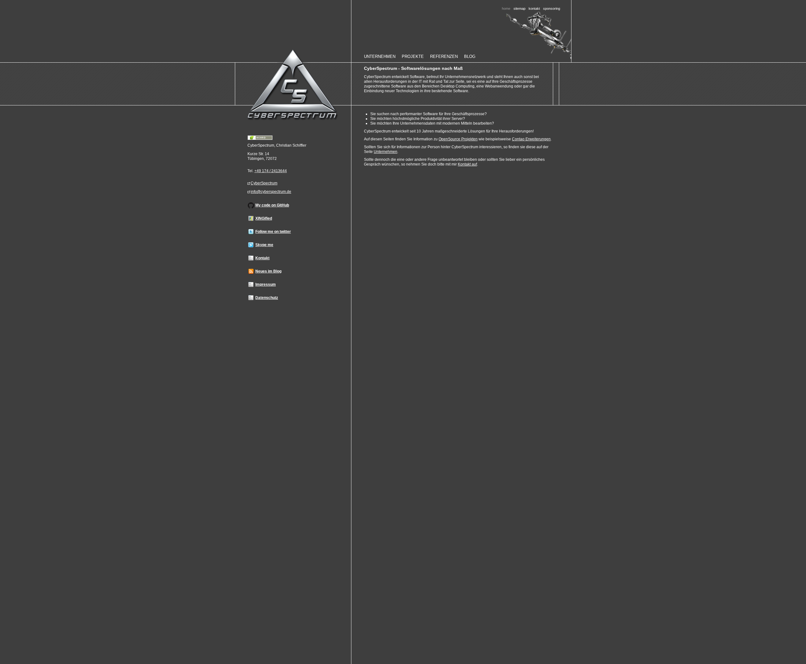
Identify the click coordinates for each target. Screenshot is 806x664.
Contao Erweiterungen (531, 139)
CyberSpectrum (264, 183)
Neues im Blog (268, 271)
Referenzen (444, 56)
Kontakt (534, 8)
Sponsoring (551, 8)
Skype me (264, 245)
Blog (469, 56)
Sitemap (519, 8)
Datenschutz (266, 297)
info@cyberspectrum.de (271, 191)
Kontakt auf (467, 164)
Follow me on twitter (273, 231)
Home (294, 85)
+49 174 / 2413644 (270, 171)
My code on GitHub (272, 205)
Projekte (413, 56)
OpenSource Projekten (458, 139)
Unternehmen (379, 56)
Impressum (265, 284)
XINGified (263, 218)
